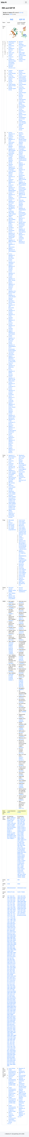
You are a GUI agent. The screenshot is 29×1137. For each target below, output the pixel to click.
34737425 (11, 640)
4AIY (11, 970)
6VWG (24, 907)
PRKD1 (22, 857)
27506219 (21, 651)
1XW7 (11, 921)
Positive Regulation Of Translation (12, 262)
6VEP (11, 1027)
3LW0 (23, 900)
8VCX (14, 1059)
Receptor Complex (21, 57)
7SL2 (11, 1042)
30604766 (21, 659)
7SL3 (13, 1042)
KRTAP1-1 (9, 830)
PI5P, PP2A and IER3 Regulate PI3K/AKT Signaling (12, 479)
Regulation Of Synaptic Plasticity (12, 312)
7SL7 (13, 1043)
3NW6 (21, 901)
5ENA (8, 1003)
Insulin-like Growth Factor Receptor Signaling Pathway (22, 202)
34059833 (11, 608)
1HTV (8, 904)
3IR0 (11, 959)
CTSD (8, 822)
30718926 (11, 675)
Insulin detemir (22, 528)
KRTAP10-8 (9, 833)
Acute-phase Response (11, 153)
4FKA (14, 985)
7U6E (11, 1046)
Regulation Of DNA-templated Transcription (12, 150)
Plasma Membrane (21, 43)
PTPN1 (22, 859)
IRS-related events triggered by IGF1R (22, 465)
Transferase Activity (21, 108)
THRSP (19, 873)
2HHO (11, 926)
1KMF (8, 908)
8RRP (13, 1057)
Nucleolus (21, 41)
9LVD (11, 1061)
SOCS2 (23, 868)
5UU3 (8, 1013)
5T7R (14, 1007)
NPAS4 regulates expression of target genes (12, 512)
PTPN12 (23, 860)
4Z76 (11, 995)
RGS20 (11, 837)
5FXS (18, 905)
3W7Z (11, 967)
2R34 (11, 945)
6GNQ (14, 1018)
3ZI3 (8, 969)
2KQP (11, 932)
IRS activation (12, 483)
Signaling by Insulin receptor (12, 491)
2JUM (11, 927)
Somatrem (21, 567)
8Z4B (14, 1060)
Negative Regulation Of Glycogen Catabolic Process (12, 267)
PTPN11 (19, 860)
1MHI (8, 910)
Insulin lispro (21, 521)
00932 (18, 884)
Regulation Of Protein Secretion (12, 316)
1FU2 (8, 900)
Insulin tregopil (22, 574)
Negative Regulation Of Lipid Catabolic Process (12, 333)
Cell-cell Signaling (11, 163)
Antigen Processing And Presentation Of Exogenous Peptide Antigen (12, 1108)
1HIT (11, 903)
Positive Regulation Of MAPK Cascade (12, 240)
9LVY (11, 1063)
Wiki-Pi (4, 2)
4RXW (14, 991)
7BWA (11, 1031)
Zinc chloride (11, 527)
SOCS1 (19, 868)
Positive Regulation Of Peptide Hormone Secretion (12, 372)
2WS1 (11, 952)
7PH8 (18, 910)
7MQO (8, 1034)
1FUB (11, 900)
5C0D (8, 999)
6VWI (22, 908)
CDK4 (18, 822)
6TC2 (11, 1025)
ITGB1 (24, 845)
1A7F (8, 896)
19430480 (11, 651)
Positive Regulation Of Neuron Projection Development (12, 195)
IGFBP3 (22, 841)
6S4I (11, 1024)
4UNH (14, 992)
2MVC (14, 938)
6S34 (8, 1024)
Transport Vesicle (11, 54)
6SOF (8, 1025)
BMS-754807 (22, 582)
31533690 (21, 640)
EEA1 (23, 831)
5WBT (8, 1014)
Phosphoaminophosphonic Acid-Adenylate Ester (22, 532)
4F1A (8, 981)
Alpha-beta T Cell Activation (12, 301)
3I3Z (8, 958)
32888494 (21, 689)
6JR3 (11, 1021)
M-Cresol (11, 523)
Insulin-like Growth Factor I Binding (22, 112)
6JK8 (8, 1021)
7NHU (11, 1035)
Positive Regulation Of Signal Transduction (22, 1109)
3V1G (14, 965)
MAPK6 (9, 834)
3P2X (11, 961)
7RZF (8, 1041)
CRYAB (8, 820)
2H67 (14, 925)
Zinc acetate (11, 525)
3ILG (13, 958)
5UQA (14, 1009)
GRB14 (22, 838)
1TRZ (14, 916)
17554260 (11, 653)
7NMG (14, 1035)
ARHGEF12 (22, 819)
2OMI (11, 944)
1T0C (11, 915)
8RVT (8, 1059)
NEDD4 (19, 853)
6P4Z (14, 1023)
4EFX (8, 974)
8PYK (21, 914)
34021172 (21, 695)
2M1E (8, 936)
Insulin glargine (22, 523)
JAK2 (21, 846)
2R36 (8, 947)
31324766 (11, 678)
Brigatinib (21, 578)
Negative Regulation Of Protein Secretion (12, 321)
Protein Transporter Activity (21, 128)
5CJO (11, 999)
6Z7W (8, 1030)
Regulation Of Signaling (22, 1077)
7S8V (24, 910)
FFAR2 (21, 834)
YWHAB (19, 875)
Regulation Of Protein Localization (12, 210)
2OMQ (14, 944)
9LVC (8, 1061)
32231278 (21, 739)
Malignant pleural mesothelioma (22, 591)
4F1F (11, 983)
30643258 (21, 747)
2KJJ (14, 930)
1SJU (8, 915)
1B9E (8, 897)
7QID (8, 1039)
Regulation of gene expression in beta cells (12, 457)
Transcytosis (22, 192)
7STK (8, 1046)
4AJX (13, 970)
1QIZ (11, 912)
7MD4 (11, 1032)
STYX (22, 871)
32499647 (11, 680)
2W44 (11, 948)
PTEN (14, 835)
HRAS (8, 812)
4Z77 (13, 995)
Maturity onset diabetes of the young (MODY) (12, 597)
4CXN (11, 973)
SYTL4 (14, 837)
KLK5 (20, 849)
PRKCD (19, 857)
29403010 (21, 629)
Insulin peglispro (22, 572)
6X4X (14, 1028)
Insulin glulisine (22, 529)
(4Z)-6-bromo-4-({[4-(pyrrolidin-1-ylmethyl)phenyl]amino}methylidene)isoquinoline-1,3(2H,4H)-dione (22, 545)
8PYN (21, 915)
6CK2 (11, 1018)
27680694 (11, 602)
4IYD (8, 990)
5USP (14, 1010)
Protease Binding (11, 71)
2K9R (11, 930)
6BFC (8, 1017)
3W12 (11, 966)
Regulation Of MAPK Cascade (22, 1092)
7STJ (13, 1045)
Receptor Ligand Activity (12, 89)
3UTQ (11, 963)
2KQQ (14, 932)
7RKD (11, 1039)
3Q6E (8, 962)
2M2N (14, 936)
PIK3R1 (19, 855)
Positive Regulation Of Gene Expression (12, 177)
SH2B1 (22, 866)
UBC (18, 874)
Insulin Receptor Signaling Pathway (12, 172)
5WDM (11, 1014)
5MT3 (14, 1006)
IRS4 (21, 845)
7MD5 (14, 1032)
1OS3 (8, 911)
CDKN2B (22, 822)
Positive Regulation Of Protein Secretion (12, 326)
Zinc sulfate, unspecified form (12, 529)
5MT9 (8, 1007)
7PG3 (14, 1036)
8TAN (24, 915)
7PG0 (8, 1036)
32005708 (11, 648)
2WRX (12, 951)
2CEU (14, 923)
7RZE (14, 1039)
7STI (11, 1045)
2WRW (8, 951)
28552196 (21, 687)
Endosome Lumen (11, 57)
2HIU (14, 926)
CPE (13, 819)
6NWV (8, 1023)
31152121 (11, 647)
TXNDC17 (12, 838)
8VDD (8, 1060)
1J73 (11, 905)
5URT (8, 1010)
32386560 (21, 775)
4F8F (8, 985)
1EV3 (8, 898)
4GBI (11, 987)
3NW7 (24, 901)
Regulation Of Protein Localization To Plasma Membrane (12, 422)
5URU (11, 1010)
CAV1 (21, 820)
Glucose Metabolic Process (11, 146)
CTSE (11, 822)
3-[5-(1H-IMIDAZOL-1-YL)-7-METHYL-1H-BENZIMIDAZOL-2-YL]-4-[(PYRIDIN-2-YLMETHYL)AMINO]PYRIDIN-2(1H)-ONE (22, 557)
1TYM (11, 918)
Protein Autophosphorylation (22, 197)
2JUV (8, 929)
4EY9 (8, 978)
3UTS (14, 963)
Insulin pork (21, 524)
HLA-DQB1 (12, 824)
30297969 (11, 674)
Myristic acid (11, 524)
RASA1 (19, 864)
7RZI (11, 1041)
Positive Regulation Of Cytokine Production (12, 134)
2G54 (8, 925)
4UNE (8, 992)
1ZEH (8, 922)
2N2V (11, 940)
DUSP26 (23, 830)
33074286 (21, 607)
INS (11, 19)
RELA (22, 864)
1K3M (14, 907)
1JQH (21, 896)
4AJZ (8, 972)
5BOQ (13, 996)
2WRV (14, 950)
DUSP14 (19, 827)
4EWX (8, 976)
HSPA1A (9, 826)
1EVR (14, 898)
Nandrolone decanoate (21, 564)
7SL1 (8, 1042)
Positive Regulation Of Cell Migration (12, 206)
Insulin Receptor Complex (22, 46)
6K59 (13, 1021)
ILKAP (23, 842)
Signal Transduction (22, 136)
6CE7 (11, 1017)
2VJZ (14, 947)
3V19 (11, 965)
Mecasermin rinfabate (21, 580)
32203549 (21, 779)
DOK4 (23, 824)
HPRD (10, 14)
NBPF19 (13, 834)
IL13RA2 (19, 842)
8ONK (11, 1054)
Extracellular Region (11, 43)
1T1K (14, 915)
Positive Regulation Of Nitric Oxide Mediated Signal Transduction (12, 189)
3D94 (21, 898)
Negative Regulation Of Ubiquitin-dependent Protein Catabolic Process (12, 443)
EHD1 (18, 833)
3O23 (18, 903)
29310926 (11, 663)
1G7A (14, 900)
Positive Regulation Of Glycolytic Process (12, 274)
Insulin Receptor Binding (12, 74)
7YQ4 (11, 1047)
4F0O (14, 980)
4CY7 (14, 973)
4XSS (18, 904)
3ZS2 (13, 969)
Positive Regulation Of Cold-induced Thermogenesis (22, 230)
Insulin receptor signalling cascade (12, 488)
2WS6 (8, 954)
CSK (24, 823)
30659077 (11, 645)
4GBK (14, 987)
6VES (8, 1028)
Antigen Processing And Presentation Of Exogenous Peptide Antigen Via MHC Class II (12, 1082)
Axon (20, 51)
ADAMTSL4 (13, 817)
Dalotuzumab (22, 575)
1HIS (8, 903)
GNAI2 (22, 837)
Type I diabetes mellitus (12, 593)
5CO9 (14, 1001)
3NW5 (18, 901)
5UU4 (11, 1013)
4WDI (8, 994)
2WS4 (14, 952)
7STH (8, 1045)
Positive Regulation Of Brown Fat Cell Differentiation (12, 379)
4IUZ (14, 988)
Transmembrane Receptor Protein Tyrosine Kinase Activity (22, 81)
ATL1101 (21, 535)
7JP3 (14, 1031)
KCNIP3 (19, 848)
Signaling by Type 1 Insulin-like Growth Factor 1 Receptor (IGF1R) (22, 459)
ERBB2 (22, 833)
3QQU (21, 903)
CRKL (21, 823)
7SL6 (11, 1043)
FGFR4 (19, 835)
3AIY (14, 954)
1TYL (8, 918)
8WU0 (11, 1060)
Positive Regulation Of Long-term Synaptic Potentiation (12, 391)
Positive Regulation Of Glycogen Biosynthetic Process (12, 256)
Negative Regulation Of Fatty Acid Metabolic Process (12, 285)
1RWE (8, 914)
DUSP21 (19, 830)
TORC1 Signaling (11, 217)
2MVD (8, 940)
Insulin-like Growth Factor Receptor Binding (12, 78)
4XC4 (11, 994)
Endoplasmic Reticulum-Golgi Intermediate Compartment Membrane (12, 62)
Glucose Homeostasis (11, 229)
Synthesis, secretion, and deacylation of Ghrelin (12, 467)
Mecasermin (21, 525)
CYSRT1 (9, 823)
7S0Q (21, 910)
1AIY (13, 896)
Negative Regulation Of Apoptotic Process (22, 165)
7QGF (14, 1038)
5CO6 (11, 1001)
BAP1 (18, 820)
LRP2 (14, 833)
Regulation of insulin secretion (12, 471)
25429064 (21, 680)
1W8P (11, 919)
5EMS (11, 1002)
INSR (8, 828)
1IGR (18, 896)
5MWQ (11, 1007)
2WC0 (8, 950)
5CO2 (8, 1001)
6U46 (8, 1027)
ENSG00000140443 (21, 888)
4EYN (14, 978)
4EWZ (11, 976)
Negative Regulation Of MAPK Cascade (22, 178)
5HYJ (14, 1005)
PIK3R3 (19, 856)
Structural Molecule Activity (21, 97)
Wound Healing (12, 219)
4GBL (8, 988)
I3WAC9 (9, 892)
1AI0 (11, 896)
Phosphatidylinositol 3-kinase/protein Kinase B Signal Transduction (22, 187)
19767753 (11, 629)
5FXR (24, 904)
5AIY (11, 996)
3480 (18, 879)
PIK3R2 (23, 855)
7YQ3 (8, 1047)
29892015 (21, 619)
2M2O (8, 937)
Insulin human (22, 520)
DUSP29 (19, 831)
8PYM (18, 915)
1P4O (21, 897)
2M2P (11, 937)
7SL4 (8, 1043)
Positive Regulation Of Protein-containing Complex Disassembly (22, 172)
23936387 (11, 605)
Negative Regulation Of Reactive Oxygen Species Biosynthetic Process (12, 430)
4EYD (11, 978)
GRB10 (19, 838)
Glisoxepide (11, 520)
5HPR (11, 1003)
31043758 (21, 622)
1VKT (8, 919)
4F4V (11, 984)
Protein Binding (12, 84)
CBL (24, 820)
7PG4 (8, 1038)
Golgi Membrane (12, 41)
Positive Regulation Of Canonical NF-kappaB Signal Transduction (12, 234)
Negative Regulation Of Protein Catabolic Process (12, 223)
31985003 (21, 786)
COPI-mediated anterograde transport (12, 474)
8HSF (14, 1052)
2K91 (8, 930)
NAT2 (25, 852)
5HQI (8, 1005)
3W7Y (8, 967)
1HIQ (14, 901)
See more (9, 1123)
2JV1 (11, 929)
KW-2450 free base (22, 584)
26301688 (11, 626)
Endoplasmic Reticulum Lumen (11, 50)
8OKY (14, 1053)
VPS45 (24, 874)
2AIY (14, 922)
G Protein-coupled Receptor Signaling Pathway (11, 158)
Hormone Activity (11, 82)
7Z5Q (11, 1049)
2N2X (8, 941)
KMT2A (11, 828)
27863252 (21, 720)
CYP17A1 (19, 824)
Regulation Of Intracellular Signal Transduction (22, 1081)
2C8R (11, 923)
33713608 (21, 682)
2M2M (11, 936)
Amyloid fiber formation (11, 516)
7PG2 (11, 1036)
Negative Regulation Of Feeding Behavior (12, 450)
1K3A (24, 896)
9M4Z (11, 1064)
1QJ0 (13, 912)
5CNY (14, 999)
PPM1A (23, 856)
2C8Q (8, 923)
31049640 (11, 677)
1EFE (14, 897)
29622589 (21, 673)
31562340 (21, 681)
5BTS (14, 998)
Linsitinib (21, 539)
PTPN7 (22, 862)
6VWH (18, 908)
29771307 (21, 753)
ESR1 (18, 834)
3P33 (14, 961)
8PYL (24, 914)
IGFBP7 (14, 827)
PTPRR (19, 863)
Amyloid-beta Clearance (22, 225)
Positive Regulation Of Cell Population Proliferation (12, 167)
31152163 (21, 627)
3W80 (14, 967)
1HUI (11, 904)
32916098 (21, 648)
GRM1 (18, 840)
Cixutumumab (22, 576)
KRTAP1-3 (9, 831)
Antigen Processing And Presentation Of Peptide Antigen (12, 1072)
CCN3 (11, 819)
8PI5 (14, 1056)
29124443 (21, 631)
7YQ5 (14, 1047)
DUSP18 (19, 828)
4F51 (13, 984)
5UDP (8, 1009)
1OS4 (11, 911)
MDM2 (18, 852)
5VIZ (14, 1013)
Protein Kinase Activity (22, 74)
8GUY (8, 1052)
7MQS (8, 1035)
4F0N (11, 980)
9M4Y (8, 1064)
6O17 (11, 1023)
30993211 (21, 758)
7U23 (18, 911)
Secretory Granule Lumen (12, 67)
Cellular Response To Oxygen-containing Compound (11, 398)
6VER (14, 1027)
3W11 (8, 966)
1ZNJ (11, 922)
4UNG (11, 992)
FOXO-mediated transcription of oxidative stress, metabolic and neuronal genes (12, 499)
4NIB (13, 990)
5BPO (8, 998)
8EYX (13, 1049)
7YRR (21, 912)
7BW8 (8, 1031)
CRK (18, 823)
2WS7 (11, 954)
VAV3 (21, 874)
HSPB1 (13, 826)
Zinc (9, 521)
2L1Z (14, 933)
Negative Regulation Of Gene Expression (12, 183)
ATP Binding (21, 105)
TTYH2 (22, 873)
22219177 (11, 634)
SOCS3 (19, 870)
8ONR (8, 1056)
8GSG (14, 1050)
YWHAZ (23, 877)
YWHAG (19, 877)
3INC (8, 959)
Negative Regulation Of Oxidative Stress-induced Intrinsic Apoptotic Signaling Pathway (12, 407)
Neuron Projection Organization (11, 1114)
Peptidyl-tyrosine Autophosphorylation (22, 160)
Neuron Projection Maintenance (11, 436)
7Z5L (8, 1049)
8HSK (8, 1053)
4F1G (13, 983)
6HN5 (14, 1020)
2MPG (8, 938)
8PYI (24, 912)
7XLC (18, 912)
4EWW (11, 974)
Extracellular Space (11, 46)
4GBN (11, 988)
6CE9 (14, 1017)
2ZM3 (18, 898)
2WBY (14, 948)
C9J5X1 (19, 892)
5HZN (21, 905)
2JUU (14, 927)
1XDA (14, 919)
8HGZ (11, 1052)
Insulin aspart (22, 527)
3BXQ (8, 955)
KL (18, 849)
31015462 (21, 656)
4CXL (8, 973)
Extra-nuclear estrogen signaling (22, 473)
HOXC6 (22, 840)
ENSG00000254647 (11, 888)
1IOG (14, 904)
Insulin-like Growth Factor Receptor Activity (22, 89)
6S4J (13, 1024)
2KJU (8, 932)
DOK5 (18, 826)
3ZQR (10, 969)
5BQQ (11, 998)
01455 (8, 884)
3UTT (8, 965)
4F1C (14, 981)
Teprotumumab (22, 540)
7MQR (11, 1034)
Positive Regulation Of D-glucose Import (12, 291)
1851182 (21, 12)
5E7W (8, 1002)
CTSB (12, 820)
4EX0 (14, 976)
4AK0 (11, 972)
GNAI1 (18, 837)
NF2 (22, 853)
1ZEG (14, 921)
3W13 (14, 966)
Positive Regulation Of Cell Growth (12, 201)
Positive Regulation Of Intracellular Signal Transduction (22, 1102)
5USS (8, 1012)
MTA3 (22, 852)
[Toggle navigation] (26, 2)
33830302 (11, 649)
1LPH (14, 908)
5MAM (8, 1006)
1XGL (8, 921)
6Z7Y (11, 1030)
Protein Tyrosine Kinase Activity (22, 76)
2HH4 (8, 926)
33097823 (21, 611)
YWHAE (23, 875)
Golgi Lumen (11, 52)
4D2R (24, 903)
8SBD (11, 1059)
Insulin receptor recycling (12, 494)
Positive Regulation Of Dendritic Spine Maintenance (12, 416)
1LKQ (11, 908)
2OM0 (8, 943)
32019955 (21, 771)
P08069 (23, 892)
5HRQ (11, 1005)
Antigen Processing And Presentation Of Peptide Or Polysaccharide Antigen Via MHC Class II (12, 1092)
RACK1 (22, 863)
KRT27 (23, 849)
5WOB (8, 1016)
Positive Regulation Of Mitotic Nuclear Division (12, 279)
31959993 (21, 794)
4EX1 (8, 977)
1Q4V (14, 911)
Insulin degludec (22, 569)
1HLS (13, 903)
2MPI (11, 938)
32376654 (21, 602)
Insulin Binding (22, 121)
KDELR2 (23, 848)
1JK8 (11, 907)
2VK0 (8, 948)
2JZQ (14, 929)
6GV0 (8, 1020)
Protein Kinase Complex (22, 60)
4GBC (8, 987)
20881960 (21, 684)
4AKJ (14, 972)
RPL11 (18, 866)
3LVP (21, 900)
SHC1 (18, 867)
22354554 (21, 615)
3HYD (14, 956)
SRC (22, 870)
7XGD (24, 911)
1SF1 (11, 914)
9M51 (8, 1065)
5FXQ (21, 904)
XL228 (20, 536)
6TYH (14, 1025)
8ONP (14, 1054)
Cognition (11, 330)
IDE (8, 827)
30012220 (21, 732)
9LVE (13, 1061)
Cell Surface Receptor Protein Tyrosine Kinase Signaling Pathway (22, 140)
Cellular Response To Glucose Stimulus (22, 219)
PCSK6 (19, 812)
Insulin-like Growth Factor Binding (22, 102)
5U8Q (24, 905)
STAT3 (18, 871)
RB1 (8, 837)
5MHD (11, 1006)
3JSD (13, 959)
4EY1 (14, 977)
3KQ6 (8, 961)
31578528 (21, 784)
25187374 (21, 667)
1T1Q (11, 916)
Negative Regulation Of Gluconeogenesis (12, 250)
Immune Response (21, 133)
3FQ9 (11, 956)
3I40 (10, 958)
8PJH (11, 1057)
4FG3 (11, 985)
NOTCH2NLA (10, 835)
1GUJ (11, 901)
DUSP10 (22, 826)
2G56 (11, 925)
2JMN (8, 927)
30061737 (21, 618)
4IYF (11, 990)
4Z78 (8, 996)
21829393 (11, 644)
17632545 (11, 652)
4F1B (11, 981)
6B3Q (11, 1016)
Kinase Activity (22, 106)
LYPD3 (18, 851)
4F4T (8, 984)
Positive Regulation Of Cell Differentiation (12, 245)
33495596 (21, 702)
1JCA (13, 905)
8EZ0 (11, 1050)
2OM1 (11, 943)
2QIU (8, 945)
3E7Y (11, 955)
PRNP (18, 859)
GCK (12, 823)
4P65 (11, 991)
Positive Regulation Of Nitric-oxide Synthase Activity (12, 339)
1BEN (11, 897)
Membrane (21, 50)
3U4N (8, 963)
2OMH (8, 944)
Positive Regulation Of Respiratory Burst (12, 366)
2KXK (8, 933)
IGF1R (22, 19)
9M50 (14, 1064)
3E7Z (14, 955)
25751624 (11, 642)
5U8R (18, 907)
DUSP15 (23, 827)
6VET (11, 1028)
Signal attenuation (11, 484)
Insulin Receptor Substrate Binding (22, 124)
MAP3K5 (23, 851)
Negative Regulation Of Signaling (22, 1114)
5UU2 (14, 1012)
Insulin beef (21, 568)
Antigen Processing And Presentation (12, 1118)
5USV (11, 1012)
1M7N (18, 897)
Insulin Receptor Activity (22, 85)
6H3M (11, 1020)
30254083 (11, 620)
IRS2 (18, 845)
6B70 (14, 1016)
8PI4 (11, 1056)
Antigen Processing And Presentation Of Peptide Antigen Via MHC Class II (12, 1101)
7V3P (14, 1046)
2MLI (14, 937)
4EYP (8, 980)
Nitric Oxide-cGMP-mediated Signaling (12, 214)
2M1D (14, 934)
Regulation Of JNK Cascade (22, 193)
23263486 (21, 787)
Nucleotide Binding (21, 71)
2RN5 (11, 947)
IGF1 (25, 840)
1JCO (8, 907)
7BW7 (14, 1030)
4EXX (11, 977)
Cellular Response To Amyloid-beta (22, 241)
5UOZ (11, 1009)
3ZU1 (8, 970)
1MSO (14, 910)
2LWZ (11, 934)
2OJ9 (24, 897)
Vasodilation (11, 227)
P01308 (12, 892)
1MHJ (11, 910)
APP (8, 819)
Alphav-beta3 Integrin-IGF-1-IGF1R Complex (22, 54)
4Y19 (14, 994)
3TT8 (14, 962)
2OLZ (14, 941)
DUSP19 (23, 828)
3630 (8, 879)
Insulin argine (22, 571)
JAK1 (18, 846)
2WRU (11, 950)
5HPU (14, 1003)
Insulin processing (11, 460)
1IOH (8, 905)
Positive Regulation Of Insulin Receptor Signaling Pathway (12, 296)
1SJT (14, 914)
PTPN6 (19, 862)
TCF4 (8, 838)
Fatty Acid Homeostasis (11, 354)
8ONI (8, 1054)
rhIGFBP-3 (21, 538)
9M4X (14, 1063)
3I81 (18, 900)
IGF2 (18, 841)
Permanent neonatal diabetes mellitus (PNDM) (12, 589)
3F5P (24, 898)
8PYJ (18, 914)
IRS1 (23, 844)
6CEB (8, 1018)
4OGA (8, 991)
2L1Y (11, 933)
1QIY (8, 912)
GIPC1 (22, 835)
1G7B (8, 901)
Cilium (20, 48)
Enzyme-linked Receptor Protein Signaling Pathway (22, 1096)
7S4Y (13, 1041)
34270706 (21, 685)
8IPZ (11, 1053)
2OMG (14, 943)
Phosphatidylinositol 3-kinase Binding (22, 119)
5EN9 (14, 1002)
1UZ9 (14, 918)
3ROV (11, 962)
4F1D (8, 983)
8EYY (8, 1050)
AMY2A (22, 817)
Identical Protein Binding (12, 86)
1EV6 (11, 898)
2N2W (14, 940)
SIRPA (21, 867)
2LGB (8, 934)
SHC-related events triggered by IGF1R (22, 469)
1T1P (8, 916)
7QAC (11, 1038)
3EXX (8, 956)
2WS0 (8, 952)
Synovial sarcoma (21, 588)
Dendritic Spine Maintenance (22, 222)
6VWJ (24, 908)
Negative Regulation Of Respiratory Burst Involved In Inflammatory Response (12, 359)
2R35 (13, 945)
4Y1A (8, 995)
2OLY (11, 941)
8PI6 (8, 1057)
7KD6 (8, 1032)
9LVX (8, 1063)
